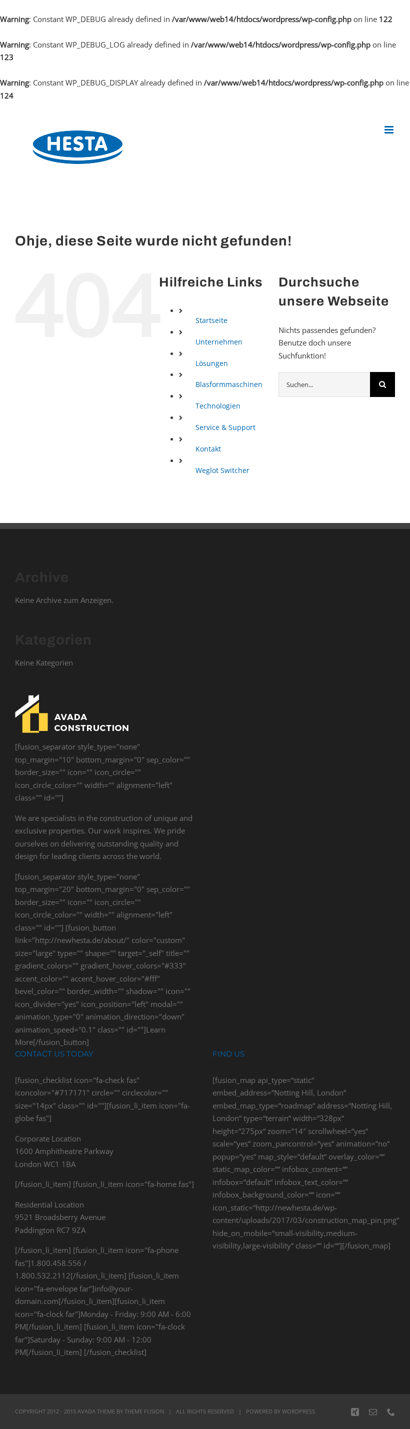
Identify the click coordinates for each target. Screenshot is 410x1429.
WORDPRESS (298, 1411)
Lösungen (212, 363)
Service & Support (226, 427)
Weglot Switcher (223, 470)
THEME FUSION (144, 1411)
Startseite (212, 320)
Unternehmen (219, 341)
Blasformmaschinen (229, 384)
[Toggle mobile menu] (389, 129)
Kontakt (208, 449)
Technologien (218, 405)
